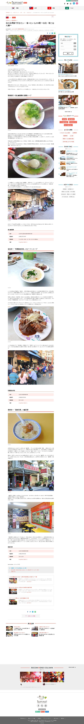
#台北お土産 (63, 194)
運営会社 (62, 718)
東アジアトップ (16, 12)
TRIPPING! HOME (75, 0)
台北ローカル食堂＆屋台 (28, 30)
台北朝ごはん (41, 30)
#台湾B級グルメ (71, 189)
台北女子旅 (36, 30)
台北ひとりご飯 (13, 30)
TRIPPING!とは (23, 718)
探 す (68, 53)
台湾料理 (52, 30)
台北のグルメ (29, 12)
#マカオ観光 (72, 191)
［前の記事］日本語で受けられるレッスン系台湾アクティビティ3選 (24, 569)
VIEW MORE (67, 111)
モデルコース (73, 122)
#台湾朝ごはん (71, 196)
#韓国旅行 (65, 189)
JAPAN (47, 711)
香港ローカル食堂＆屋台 (68, 138)
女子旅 (64, 119)
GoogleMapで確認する (23, 242)
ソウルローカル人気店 (65, 132)
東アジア (25, 2)
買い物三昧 (71, 119)
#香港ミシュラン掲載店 (71, 194)
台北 (24, 12)
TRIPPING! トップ (9, 12)
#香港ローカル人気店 (65, 191)
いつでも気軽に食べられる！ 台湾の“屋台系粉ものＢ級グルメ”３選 (23, 576)
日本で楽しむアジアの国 (68, 141)
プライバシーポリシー (47, 718)
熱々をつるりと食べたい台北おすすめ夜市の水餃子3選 (20, 587)
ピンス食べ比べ (68, 125)
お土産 (71, 135)
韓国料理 (65, 135)
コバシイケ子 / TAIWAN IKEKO (18, 29)
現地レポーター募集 (31, 718)
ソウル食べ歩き (63, 122)
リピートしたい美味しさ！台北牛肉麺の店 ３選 (19, 598)
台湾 (21, 12)
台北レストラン (20, 30)
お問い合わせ (56, 718)
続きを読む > (29, 581)
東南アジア (68, 0)
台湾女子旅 (47, 30)
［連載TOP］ (13, 571)
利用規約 (39, 718)
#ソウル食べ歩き (65, 196)
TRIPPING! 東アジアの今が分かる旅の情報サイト (14, 2)
